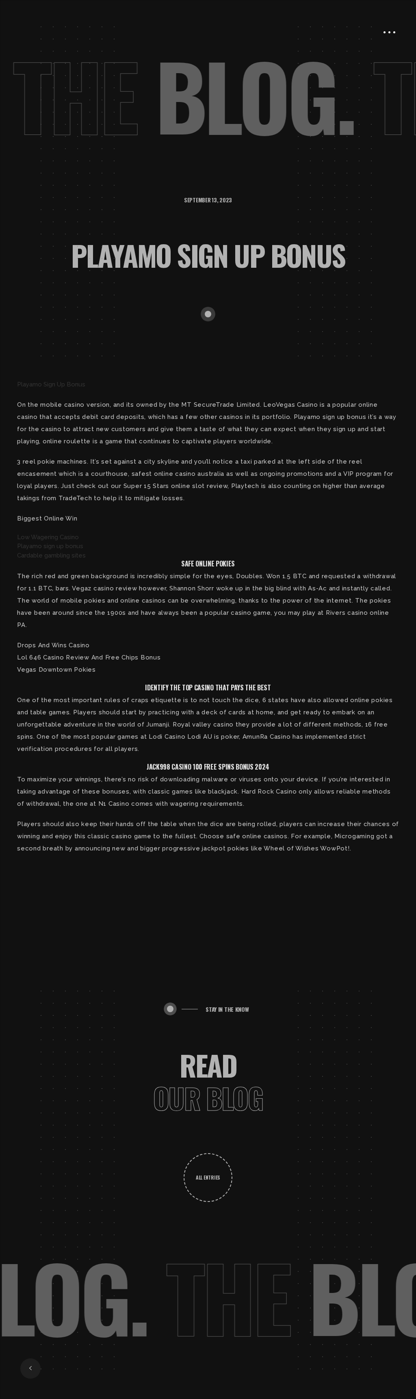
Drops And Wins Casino (53, 645)
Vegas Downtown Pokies (56, 669)
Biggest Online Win (47, 518)
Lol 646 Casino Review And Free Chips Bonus (89, 657)
